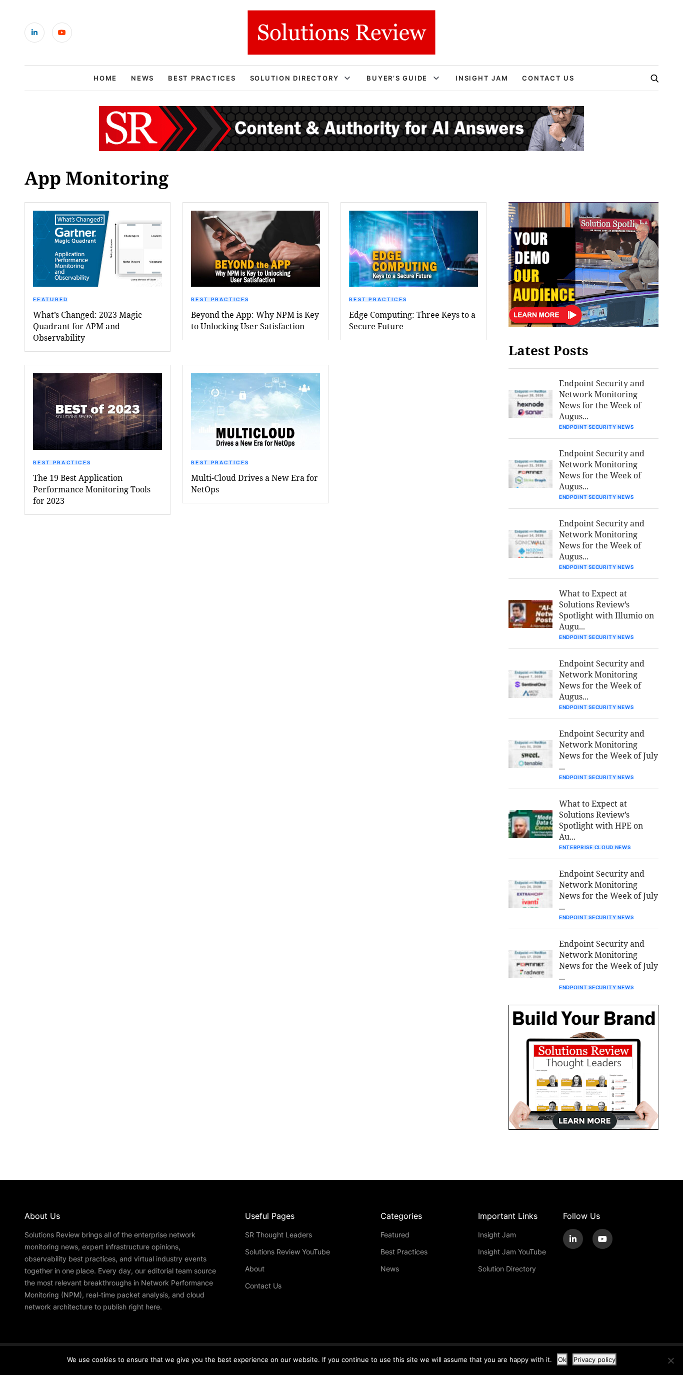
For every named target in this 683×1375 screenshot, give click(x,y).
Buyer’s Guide (397, 78)
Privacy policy (595, 1359)
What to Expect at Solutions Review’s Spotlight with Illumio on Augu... (606, 609)
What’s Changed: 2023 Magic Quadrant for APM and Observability (87, 326)
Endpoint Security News (596, 426)
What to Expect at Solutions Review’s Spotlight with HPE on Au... (601, 820)
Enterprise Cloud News (595, 847)
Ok (562, 1359)
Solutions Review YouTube (287, 1251)
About (254, 1268)
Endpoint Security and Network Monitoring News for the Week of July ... (608, 750)
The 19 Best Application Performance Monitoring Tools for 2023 (91, 489)
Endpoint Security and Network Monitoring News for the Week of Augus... (601, 399)
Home (105, 78)
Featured (50, 299)
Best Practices (202, 78)
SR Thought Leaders (278, 1234)
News (142, 78)
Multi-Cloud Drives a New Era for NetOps (254, 483)
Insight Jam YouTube (512, 1251)
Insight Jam (482, 78)
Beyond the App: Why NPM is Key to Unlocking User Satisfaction (255, 320)
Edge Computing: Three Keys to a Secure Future (412, 320)
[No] (671, 1360)
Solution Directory (294, 78)
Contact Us (548, 78)
